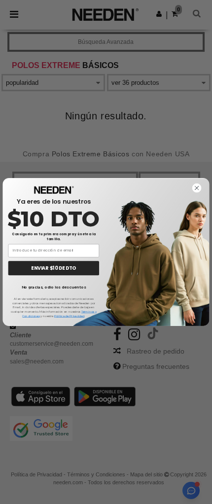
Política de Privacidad (69, 316)
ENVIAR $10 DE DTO (53, 268)
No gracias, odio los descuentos (54, 287)
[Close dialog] (197, 188)
